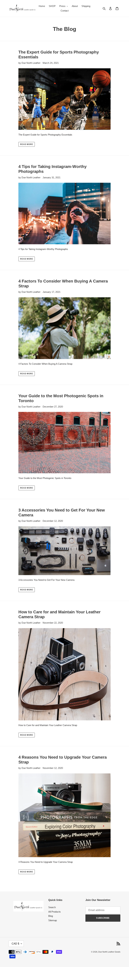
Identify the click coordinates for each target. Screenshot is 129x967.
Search (52, 907)
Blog (50, 916)
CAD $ (15, 943)
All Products (54, 911)
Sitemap (52, 920)
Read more (26, 144)
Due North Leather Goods (109, 952)
